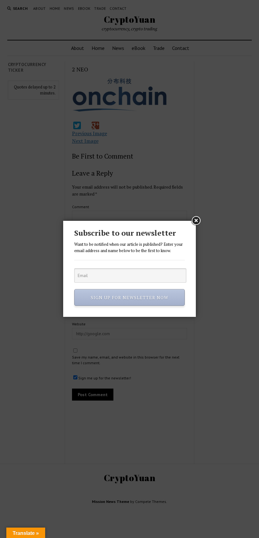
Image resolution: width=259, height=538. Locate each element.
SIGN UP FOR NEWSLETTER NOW (129, 297)
